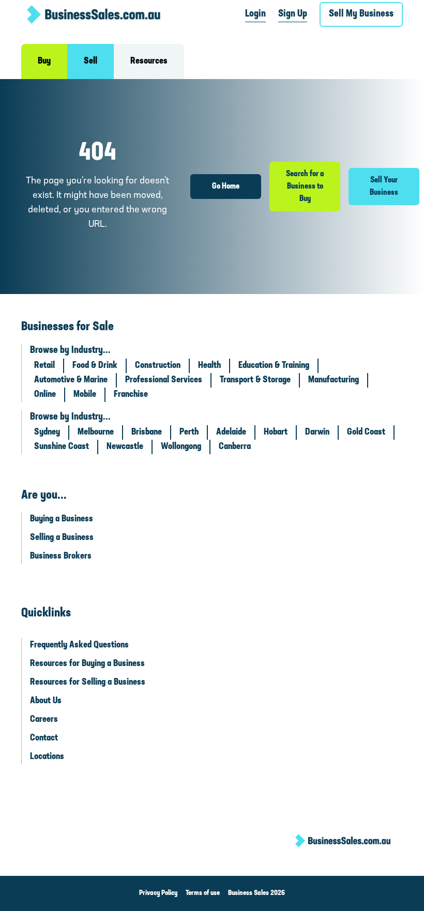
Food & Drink (94, 365)
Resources (149, 61)
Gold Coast (366, 432)
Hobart (275, 432)
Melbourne (96, 432)
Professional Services (163, 380)
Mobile (84, 394)
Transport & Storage (255, 380)
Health (209, 365)
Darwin (317, 432)
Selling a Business (62, 538)
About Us (46, 701)
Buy (44, 61)
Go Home (225, 186)
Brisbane (146, 432)
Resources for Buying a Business (87, 664)
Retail (44, 365)
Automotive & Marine (71, 380)
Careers (44, 719)
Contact (44, 738)
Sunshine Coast (61, 447)
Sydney (47, 432)
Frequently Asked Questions (79, 645)
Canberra (235, 447)
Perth (189, 432)
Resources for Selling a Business (87, 682)
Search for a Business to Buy (305, 186)
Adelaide (231, 432)
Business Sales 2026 (256, 893)
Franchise (131, 394)
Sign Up (292, 14)
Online (45, 394)
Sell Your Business (384, 186)
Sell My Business (361, 14)
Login (255, 14)
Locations (47, 757)
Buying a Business (61, 519)
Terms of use (203, 893)
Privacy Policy (158, 893)
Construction (157, 365)
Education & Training (273, 365)
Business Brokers (61, 556)
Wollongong (181, 447)
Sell (90, 61)
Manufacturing (333, 380)
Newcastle (125, 447)
